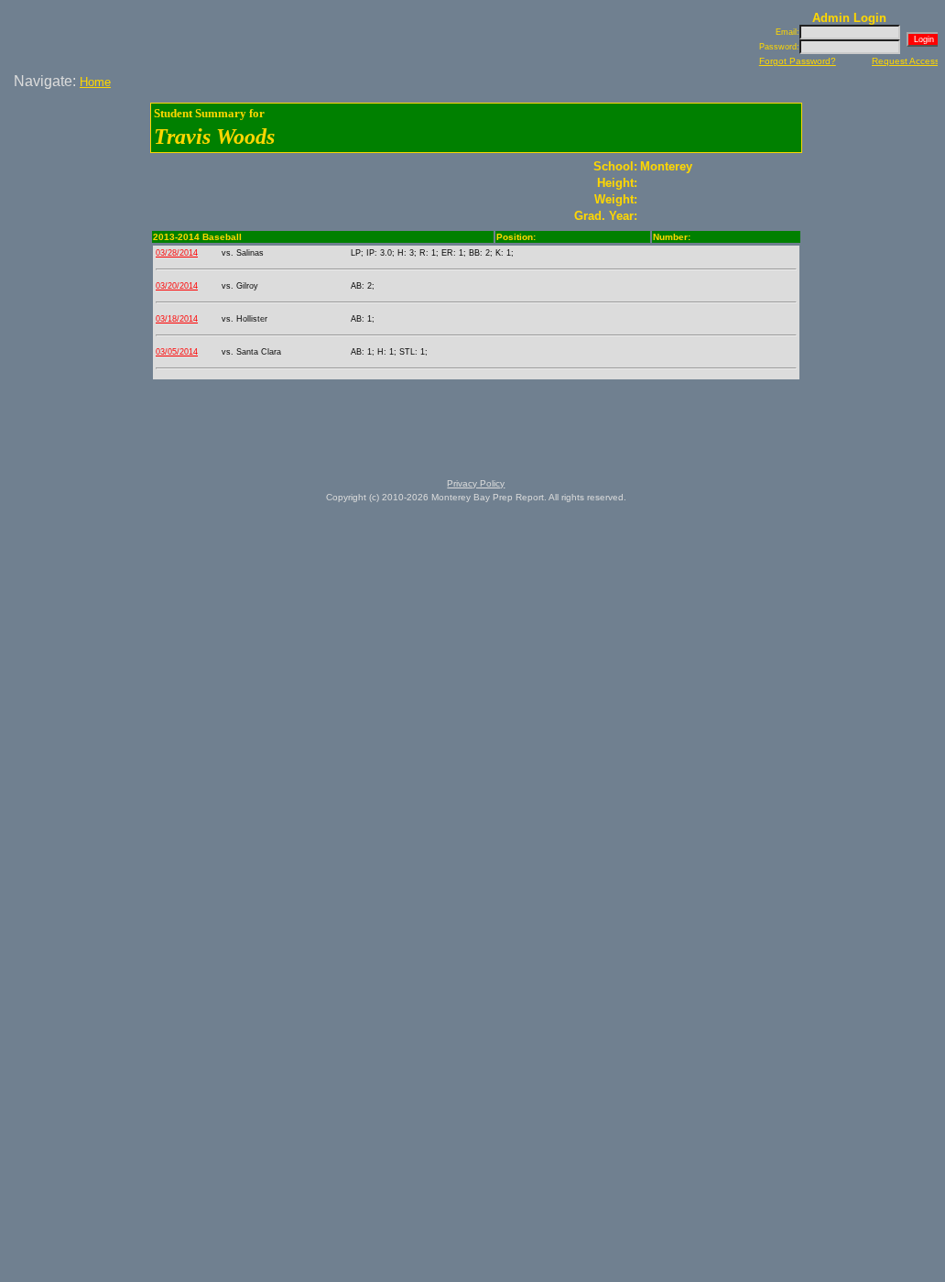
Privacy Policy (476, 483)
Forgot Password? (797, 61)
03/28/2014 (177, 252)
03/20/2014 (177, 285)
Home (95, 82)
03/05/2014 (177, 351)
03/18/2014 (177, 318)
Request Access (906, 61)
